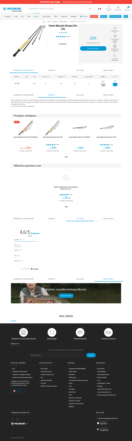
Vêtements (64, 16)
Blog (126, 16)
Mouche (36, 16)
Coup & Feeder (46, 16)
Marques (103, 16)
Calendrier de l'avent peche (76, 403)
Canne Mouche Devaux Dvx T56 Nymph (25, 137)
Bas (17, 255)
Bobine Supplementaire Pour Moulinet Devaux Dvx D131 (66, 188)
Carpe (16, 16)
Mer (22, 16)
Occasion (84, 16)
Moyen (18, 250)
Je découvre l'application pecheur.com (107, 418)
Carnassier (7, 16)
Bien (17, 245)
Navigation (74, 16)
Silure (55, 16)
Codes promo (72, 377)
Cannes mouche (63, 21)
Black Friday (72, 392)
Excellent (18, 239)
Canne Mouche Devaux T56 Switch (79, 137)
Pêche (48, 21)
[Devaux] (63, 44)
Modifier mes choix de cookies (49, 386)
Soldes (71, 383)
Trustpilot (13, 321)
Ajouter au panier (94, 48)
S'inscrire (91, 355)
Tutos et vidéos (116, 16)
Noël (70, 395)
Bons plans (94, 16)
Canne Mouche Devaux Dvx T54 (106, 137)
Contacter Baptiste (66, 295)
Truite (28, 16)
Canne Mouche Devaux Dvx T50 (52, 137)
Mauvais (18, 260)
